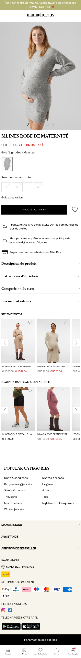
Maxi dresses (13, 503)
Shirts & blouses (15, 490)
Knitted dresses (53, 478)
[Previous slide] (4, 342)
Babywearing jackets (18, 484)
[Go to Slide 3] (40, 124)
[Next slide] (76, 342)
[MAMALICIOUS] (40, 16)
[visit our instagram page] (3, 611)
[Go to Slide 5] (53, 124)
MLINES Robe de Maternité (34, 136)
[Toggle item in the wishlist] (75, 210)
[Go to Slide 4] (47, 124)
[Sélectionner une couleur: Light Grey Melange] (7, 164)
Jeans (46, 490)
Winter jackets (14, 509)
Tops (45, 496)
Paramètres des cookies (40, 639)
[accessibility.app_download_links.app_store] (31, 630)
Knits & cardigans (16, 478)
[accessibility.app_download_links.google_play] (11, 630)
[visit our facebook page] (10, 611)
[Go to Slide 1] (27, 124)
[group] (18, 346)
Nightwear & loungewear (58, 503)
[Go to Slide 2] (33, 124)
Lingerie (47, 484)
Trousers (10, 496)
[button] (6, 187)
